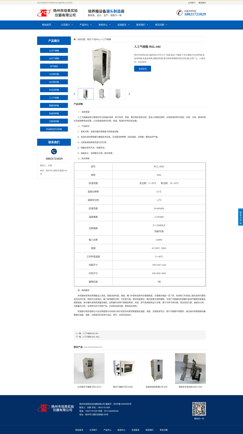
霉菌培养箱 (54, 105)
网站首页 (46, 24)
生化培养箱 (54, 89)
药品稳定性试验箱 (54, 129)
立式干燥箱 (54, 50)
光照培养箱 (54, 121)
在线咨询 (143, 68)
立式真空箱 (54, 74)
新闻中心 (103, 24)
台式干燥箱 (54, 58)
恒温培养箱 (54, 113)
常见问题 (159, 24)
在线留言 (121, 24)
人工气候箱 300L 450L (91, 336)
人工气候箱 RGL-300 (90, 333)
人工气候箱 (54, 97)
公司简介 (191, 2)
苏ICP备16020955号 (122, 403)
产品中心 (84, 24)
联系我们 (202, 2)
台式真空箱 (54, 81)
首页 (89, 39)
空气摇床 (54, 66)
